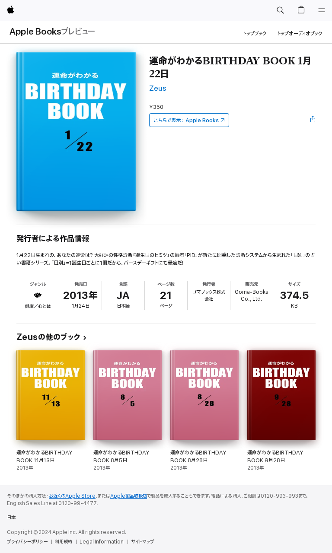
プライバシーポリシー (27, 542)
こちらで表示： (186, 120)
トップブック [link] (255, 33)
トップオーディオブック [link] (299, 33)
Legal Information (102, 542)
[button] (280, 10)
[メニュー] (321, 10)
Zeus (157, 88)
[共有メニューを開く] (313, 120)
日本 (11, 518)
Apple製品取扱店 (128, 496)
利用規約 (63, 542)
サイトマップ (142, 542)
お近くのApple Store (72, 496)
